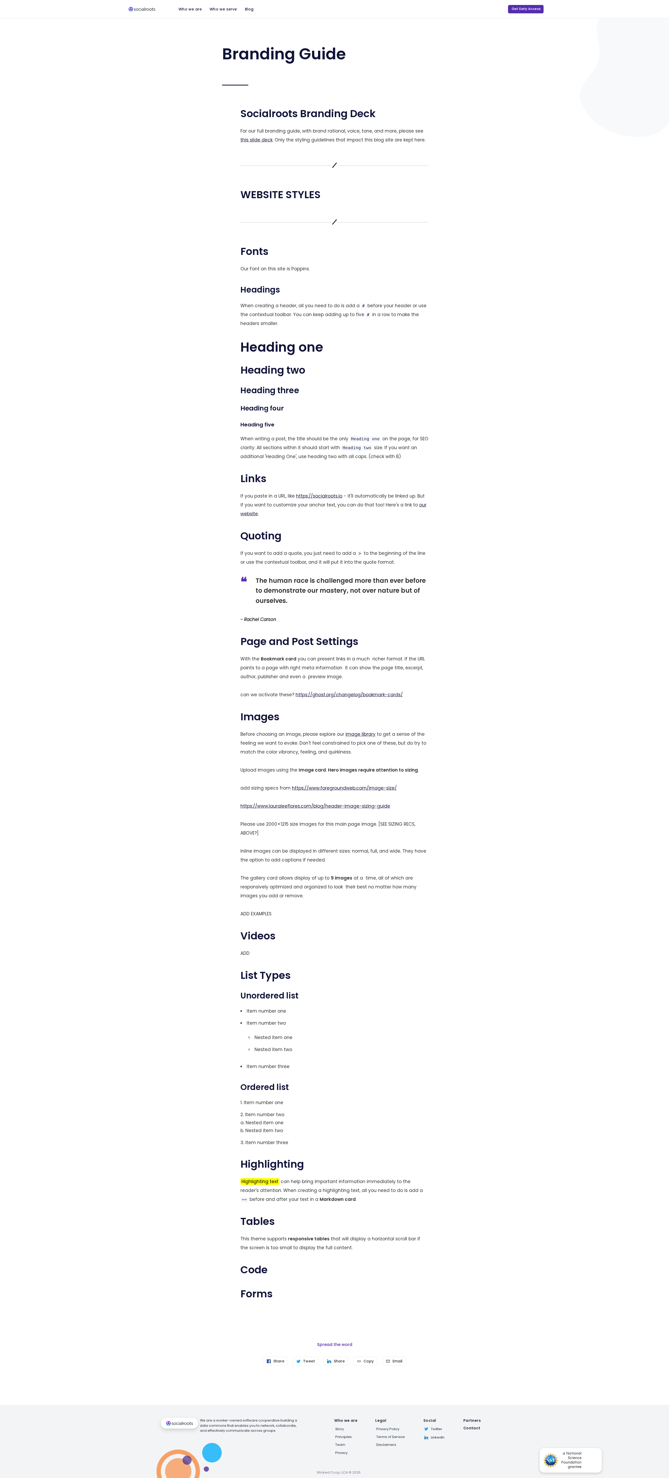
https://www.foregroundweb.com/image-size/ (344, 788)
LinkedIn (438, 1437)
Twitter (436, 1428)
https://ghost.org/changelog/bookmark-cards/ (349, 695)
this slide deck (256, 140)
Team (340, 1444)
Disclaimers (386, 1444)
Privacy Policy (387, 1428)
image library (360, 734)
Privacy (341, 1452)
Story (339, 1428)
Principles (343, 1436)
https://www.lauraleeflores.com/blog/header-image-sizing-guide (315, 806)
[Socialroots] (141, 9)
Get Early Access (526, 9)
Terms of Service (390, 1436)
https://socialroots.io (319, 496)
